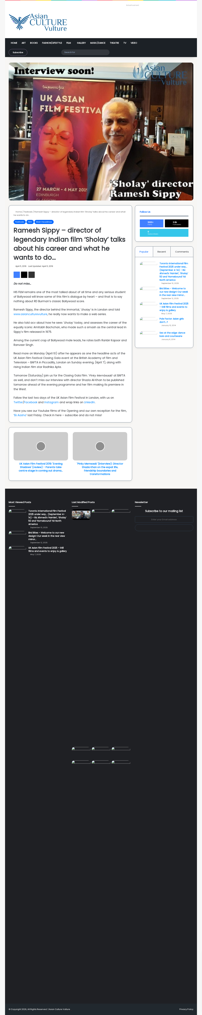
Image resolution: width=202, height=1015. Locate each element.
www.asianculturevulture (30, 314)
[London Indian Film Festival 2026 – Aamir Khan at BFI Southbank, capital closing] (101, 878)
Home (14, 42)
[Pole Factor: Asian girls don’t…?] (148, 323)
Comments (182, 251)
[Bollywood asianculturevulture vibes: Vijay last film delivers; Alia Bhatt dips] (81, 752)
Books (34, 42)
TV (124, 42)
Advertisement (132, 5)
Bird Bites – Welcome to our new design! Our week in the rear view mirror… (174, 292)
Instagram (51, 402)
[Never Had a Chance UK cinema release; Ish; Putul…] (121, 627)
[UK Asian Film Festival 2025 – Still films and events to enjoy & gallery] (148, 308)
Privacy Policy (186, 1009)
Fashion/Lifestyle (52, 42)
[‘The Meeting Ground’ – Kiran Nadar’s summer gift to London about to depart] (101, 627)
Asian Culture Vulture (59, 1009)
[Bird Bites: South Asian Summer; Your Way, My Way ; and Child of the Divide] (121, 765)
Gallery (81, 42)
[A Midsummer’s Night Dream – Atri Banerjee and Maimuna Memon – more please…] (81, 765)
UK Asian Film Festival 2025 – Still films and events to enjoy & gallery (174, 307)
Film (68, 42)
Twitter (18, 402)
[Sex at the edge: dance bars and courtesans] (148, 337)
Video (134, 42)
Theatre (114, 42)
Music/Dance (97, 42)
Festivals (28, 211)
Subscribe (18, 52)
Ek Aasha (20, 415)
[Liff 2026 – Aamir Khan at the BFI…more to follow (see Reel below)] (121, 753)
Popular (144, 251)
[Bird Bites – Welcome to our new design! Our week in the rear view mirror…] (148, 293)
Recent (161, 251)
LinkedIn (89, 402)
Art (24, 42)
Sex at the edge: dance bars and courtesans (172, 334)
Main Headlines (44, 221)
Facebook (30, 402)
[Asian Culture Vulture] (38, 22)
